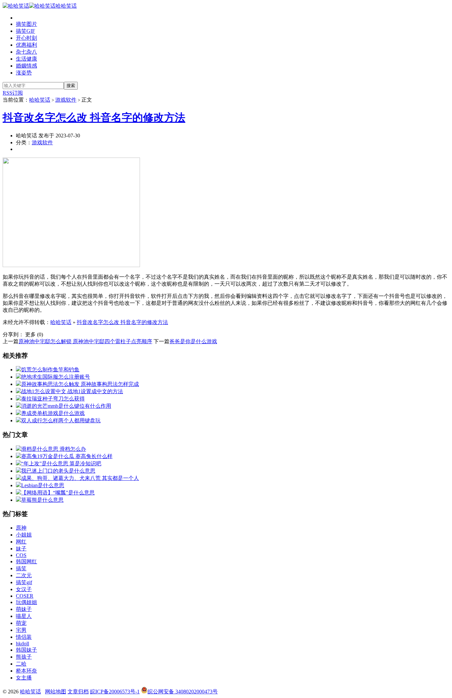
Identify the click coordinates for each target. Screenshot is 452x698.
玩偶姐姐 (26, 602)
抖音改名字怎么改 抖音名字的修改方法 (94, 117)
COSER (24, 596)
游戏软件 (65, 100)
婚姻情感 (26, 66)
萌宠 (21, 623)
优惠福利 (26, 45)
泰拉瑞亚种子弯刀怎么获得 (53, 398)
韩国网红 (26, 561)
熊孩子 (24, 657)
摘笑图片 (26, 24)
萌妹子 (24, 609)
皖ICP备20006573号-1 (115, 691)
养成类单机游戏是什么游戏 (53, 413)
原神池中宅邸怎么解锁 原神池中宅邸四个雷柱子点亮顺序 (85, 341)
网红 (21, 541)
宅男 (21, 630)
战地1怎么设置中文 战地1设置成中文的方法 (72, 391)
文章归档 (78, 691)
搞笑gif (24, 582)
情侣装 (24, 637)
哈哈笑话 (66, 6)
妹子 (21, 548)
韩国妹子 (26, 650)
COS (21, 555)
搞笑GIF (25, 31)
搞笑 (21, 568)
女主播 (24, 677)
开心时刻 (26, 38)
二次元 (24, 575)
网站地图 (55, 691)
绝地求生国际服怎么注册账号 (55, 377)
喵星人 (24, 616)
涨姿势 (24, 72)
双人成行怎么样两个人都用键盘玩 (61, 420)
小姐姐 (24, 534)
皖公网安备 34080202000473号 (183, 691)
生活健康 (26, 59)
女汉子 (24, 589)
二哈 (21, 664)
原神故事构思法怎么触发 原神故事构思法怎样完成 (80, 384)
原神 (21, 528)
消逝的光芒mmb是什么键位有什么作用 (66, 406)
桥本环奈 (26, 671)
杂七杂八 (26, 52)
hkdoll (22, 643)
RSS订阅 (13, 93)
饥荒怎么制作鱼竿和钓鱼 (50, 369)
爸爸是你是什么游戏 (193, 341)
